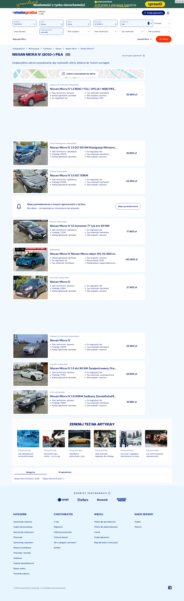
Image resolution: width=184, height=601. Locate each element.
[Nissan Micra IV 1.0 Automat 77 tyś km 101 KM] (78, 231)
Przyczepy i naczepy (22, 553)
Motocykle (17, 537)
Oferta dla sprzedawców (104, 522)
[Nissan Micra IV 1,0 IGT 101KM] (78, 181)
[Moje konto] (168, 12)
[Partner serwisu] (92, 4)
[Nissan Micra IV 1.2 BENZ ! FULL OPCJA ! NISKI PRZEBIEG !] (78, 95)
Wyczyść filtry (19, 39)
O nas (56, 522)
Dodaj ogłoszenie (155, 13)
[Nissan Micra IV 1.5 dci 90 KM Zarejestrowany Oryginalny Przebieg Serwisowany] (78, 374)
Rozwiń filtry (143, 39)
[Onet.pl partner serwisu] (41, 14)
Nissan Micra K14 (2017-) (53, 478)
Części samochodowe (22, 527)
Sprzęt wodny (19, 568)
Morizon (138, 527)
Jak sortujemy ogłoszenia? (132, 56)
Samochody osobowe (22, 522)
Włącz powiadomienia (128, 206)
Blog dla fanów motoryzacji (106, 542)
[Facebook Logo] (170, 588)
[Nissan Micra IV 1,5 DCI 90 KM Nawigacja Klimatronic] (78, 153)
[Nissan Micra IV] (78, 287)
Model (69, 22)
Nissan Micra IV (87, 49)
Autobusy (17, 558)
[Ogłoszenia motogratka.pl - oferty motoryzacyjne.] (25, 12)
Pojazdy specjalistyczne (23, 563)
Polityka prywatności (63, 532)
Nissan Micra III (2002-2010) (26, 478)
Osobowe (47, 49)
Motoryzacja (34, 49)
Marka (43, 22)
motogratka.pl (19, 49)
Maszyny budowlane (22, 547)
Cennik (97, 532)
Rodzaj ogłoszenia (46, 30)
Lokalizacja (124, 22)
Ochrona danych (61, 537)
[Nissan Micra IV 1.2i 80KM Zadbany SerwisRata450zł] (78, 402)
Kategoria (17, 22)
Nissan (58, 49)
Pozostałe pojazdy (21, 573)
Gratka (138, 522)
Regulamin (58, 527)
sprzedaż (44, 32)
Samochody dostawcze (23, 532)
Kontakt (57, 547)
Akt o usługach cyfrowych (65, 542)
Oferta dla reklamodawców (106, 527)
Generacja (98, 22)
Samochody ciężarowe (23, 542)
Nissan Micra (71, 49)
